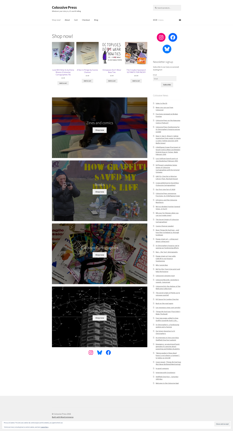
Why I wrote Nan (162, 265)
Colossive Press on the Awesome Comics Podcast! (168, 121)
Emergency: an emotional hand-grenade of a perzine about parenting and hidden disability (168, 346)
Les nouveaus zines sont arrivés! (168, 307)
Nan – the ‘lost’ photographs (167, 252)
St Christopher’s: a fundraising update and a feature (167, 326)
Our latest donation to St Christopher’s (165, 332)
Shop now (99, 130)
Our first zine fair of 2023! (165, 189)
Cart (76, 20)
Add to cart (63, 83)
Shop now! (56, 20)
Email (155, 75)
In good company (162, 368)
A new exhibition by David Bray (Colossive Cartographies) (167, 184)
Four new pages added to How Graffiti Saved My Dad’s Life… (167, 319)
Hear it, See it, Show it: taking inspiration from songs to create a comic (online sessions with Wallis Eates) (168, 139)
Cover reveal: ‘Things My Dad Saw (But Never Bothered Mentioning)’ (168, 363)
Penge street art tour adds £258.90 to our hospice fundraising (166, 258)
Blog (96, 20)
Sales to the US (161, 103)
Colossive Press (64, 7)
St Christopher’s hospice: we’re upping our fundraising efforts (167, 246)
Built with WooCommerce (62, 417)
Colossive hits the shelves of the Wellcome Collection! (168, 287)
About (67, 20)
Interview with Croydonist (165, 372)
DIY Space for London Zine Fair (167, 299)
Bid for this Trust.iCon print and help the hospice (168, 270)
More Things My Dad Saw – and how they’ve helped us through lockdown (167, 232)
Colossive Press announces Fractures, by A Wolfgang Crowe (168, 194)
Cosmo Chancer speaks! (165, 226)
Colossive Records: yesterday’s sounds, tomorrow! (167, 281)
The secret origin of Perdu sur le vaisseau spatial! (168, 294)
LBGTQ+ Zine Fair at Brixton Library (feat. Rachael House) (167, 177)
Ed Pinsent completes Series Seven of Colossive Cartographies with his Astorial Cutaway (167, 168)
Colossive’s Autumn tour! (165, 276)
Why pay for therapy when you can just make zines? (167, 214)
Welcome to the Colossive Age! (167, 383)
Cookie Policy (45, 427)
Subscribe (167, 85)
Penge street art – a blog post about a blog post (167, 240)
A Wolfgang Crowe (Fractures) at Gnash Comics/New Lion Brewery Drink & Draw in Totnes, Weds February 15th (168, 150)
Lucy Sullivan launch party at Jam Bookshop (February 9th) (167, 159)
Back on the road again (164, 303)
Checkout (86, 20)
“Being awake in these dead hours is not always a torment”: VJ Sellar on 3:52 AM (168, 355)
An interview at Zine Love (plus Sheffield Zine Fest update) (167, 339)
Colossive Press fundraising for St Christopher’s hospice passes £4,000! (168, 129)
